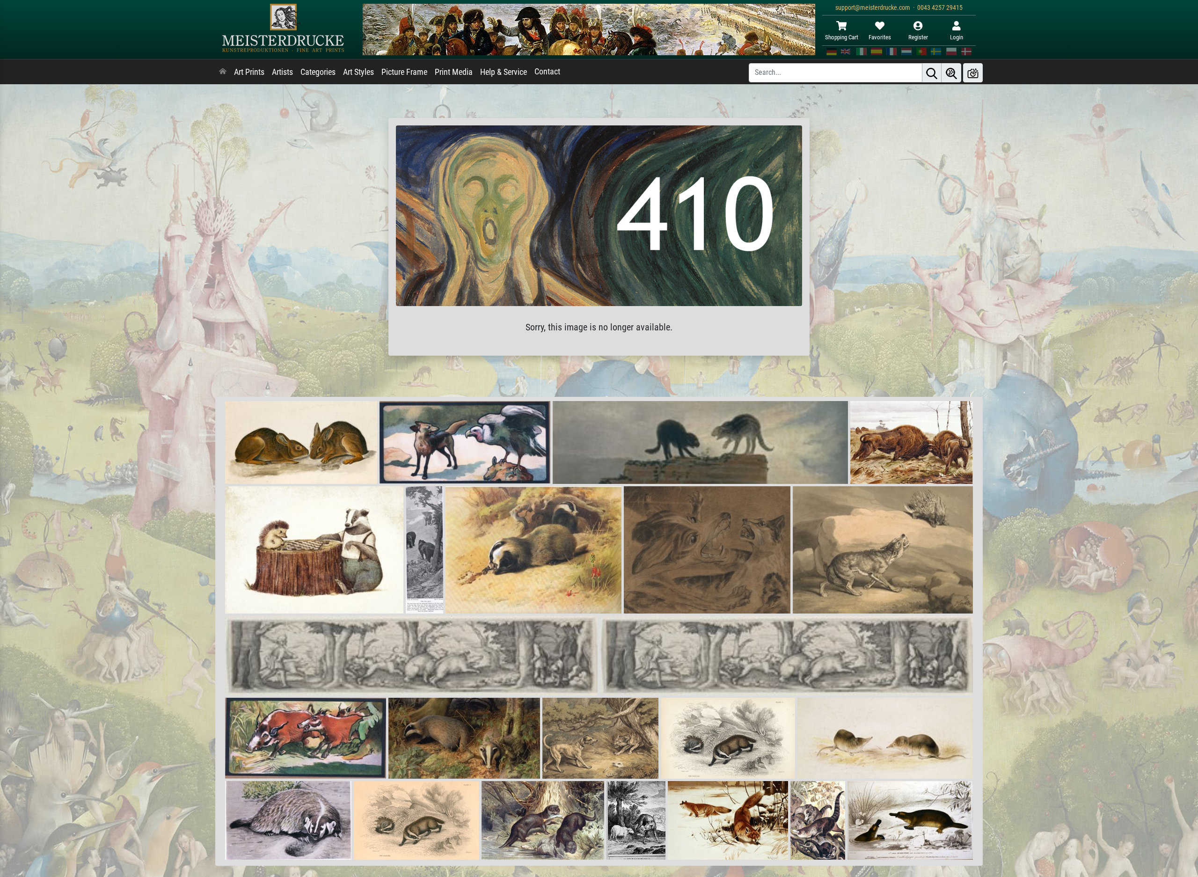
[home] (222, 72)
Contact (547, 71)
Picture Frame (404, 72)
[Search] (932, 72)
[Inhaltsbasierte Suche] (951, 72)
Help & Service (503, 72)
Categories (318, 72)
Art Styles (358, 72)
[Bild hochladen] (973, 72)
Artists (282, 72)
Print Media (454, 72)
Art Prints (249, 72)
